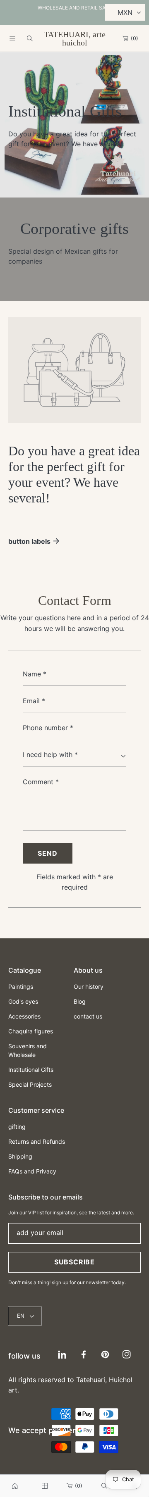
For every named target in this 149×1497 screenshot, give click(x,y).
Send (47, 853)
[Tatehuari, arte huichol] (15, 1486)
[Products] (45, 1486)
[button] (12, 38)
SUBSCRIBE (74, 1262)
